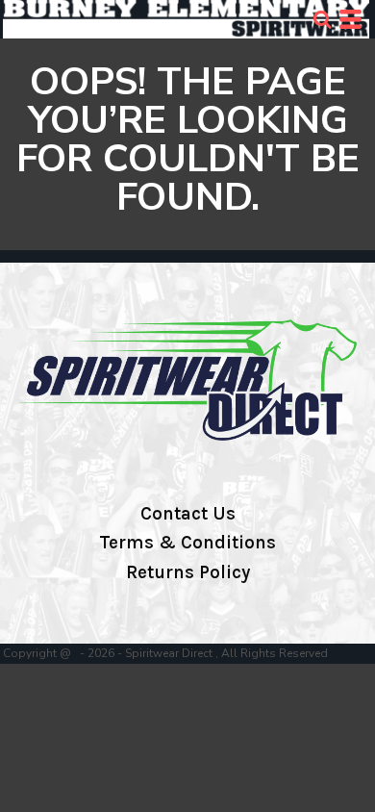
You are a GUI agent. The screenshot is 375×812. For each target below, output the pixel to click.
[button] (322, 19)
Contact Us (188, 513)
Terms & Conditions (187, 542)
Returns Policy (188, 572)
